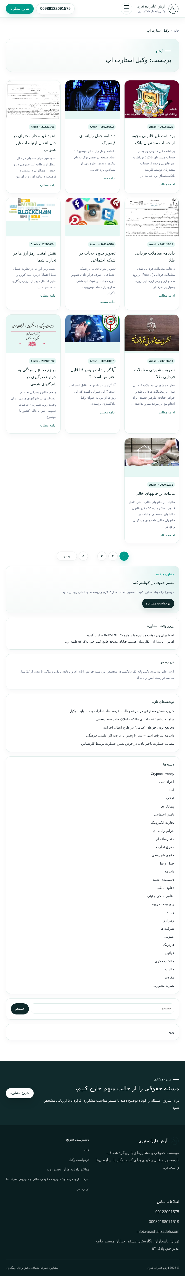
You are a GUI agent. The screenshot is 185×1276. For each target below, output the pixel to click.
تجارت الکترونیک (162, 822)
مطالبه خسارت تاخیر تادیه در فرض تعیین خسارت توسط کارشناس (127, 743)
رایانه (170, 912)
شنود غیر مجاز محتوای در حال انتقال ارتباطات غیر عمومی (34, 143)
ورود (171, 1032)
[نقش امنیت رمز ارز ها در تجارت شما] (33, 217)
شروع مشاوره (19, 8)
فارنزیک (168, 945)
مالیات (169, 969)
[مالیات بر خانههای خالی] (152, 457)
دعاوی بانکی (165, 888)
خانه (176, 30)
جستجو (20, 1008)
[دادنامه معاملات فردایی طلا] (152, 217)
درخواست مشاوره (158, 603)
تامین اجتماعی (164, 814)
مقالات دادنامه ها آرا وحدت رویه (68, 1169)
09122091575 (113, 635)
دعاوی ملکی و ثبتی (160, 896)
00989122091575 (55, 9)
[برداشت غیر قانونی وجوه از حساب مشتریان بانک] (152, 99)
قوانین (169, 953)
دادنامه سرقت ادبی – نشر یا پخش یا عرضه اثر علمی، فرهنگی (130, 735)
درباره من (82, 1189)
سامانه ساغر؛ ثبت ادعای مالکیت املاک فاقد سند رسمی (135, 719)
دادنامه (169, 871)
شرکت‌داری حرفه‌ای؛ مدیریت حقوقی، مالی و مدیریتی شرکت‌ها (47, 1179)
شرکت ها (167, 928)
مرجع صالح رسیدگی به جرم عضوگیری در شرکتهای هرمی (37, 377)
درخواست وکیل (79, 1160)
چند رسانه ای (164, 839)
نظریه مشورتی (163, 985)
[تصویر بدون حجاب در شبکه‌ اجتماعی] (92, 217)
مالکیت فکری (164, 961)
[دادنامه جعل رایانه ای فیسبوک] (92, 99)
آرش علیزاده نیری (151, 6)
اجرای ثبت (166, 782)
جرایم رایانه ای (163, 831)
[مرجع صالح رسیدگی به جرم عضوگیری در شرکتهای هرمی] (33, 334)
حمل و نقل (166, 863)
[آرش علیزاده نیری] (173, 8)
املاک (170, 798)
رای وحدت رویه (163, 904)
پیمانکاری (167, 806)
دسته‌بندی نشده (163, 879)
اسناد (170, 790)
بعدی (66, 556)
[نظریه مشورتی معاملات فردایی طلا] (152, 334)
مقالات (169, 977)
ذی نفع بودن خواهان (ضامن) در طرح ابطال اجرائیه (138, 727)
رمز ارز (168, 920)
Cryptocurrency (162, 774)
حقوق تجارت (165, 847)
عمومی (169, 936)
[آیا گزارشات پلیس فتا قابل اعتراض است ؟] (92, 334)
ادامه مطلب (167, 184)
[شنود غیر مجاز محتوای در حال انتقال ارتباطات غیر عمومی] (33, 99)
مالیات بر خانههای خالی (155, 493)
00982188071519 (164, 1222)
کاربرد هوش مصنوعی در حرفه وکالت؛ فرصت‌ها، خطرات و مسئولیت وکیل (122, 711)
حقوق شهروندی (163, 855)
